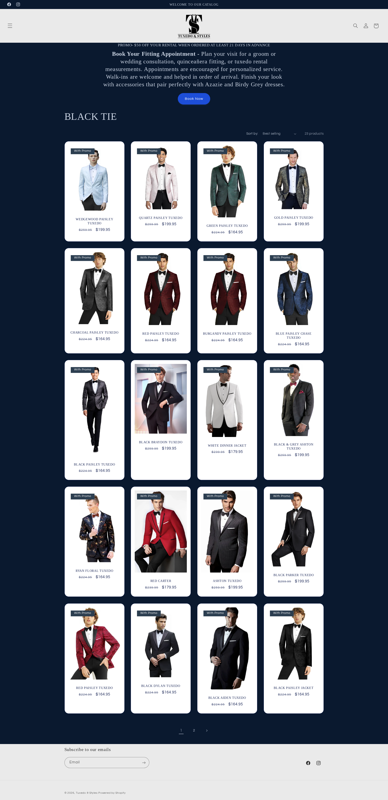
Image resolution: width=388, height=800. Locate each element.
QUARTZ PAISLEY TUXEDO (161, 218)
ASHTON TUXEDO (227, 581)
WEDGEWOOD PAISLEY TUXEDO (94, 221)
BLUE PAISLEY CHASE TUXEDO (294, 335)
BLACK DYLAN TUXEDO (160, 686)
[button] (10, 26)
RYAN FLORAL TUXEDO (94, 571)
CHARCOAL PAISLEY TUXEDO (94, 332)
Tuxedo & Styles (87, 793)
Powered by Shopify (112, 793)
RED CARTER (160, 581)
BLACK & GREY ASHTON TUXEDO (293, 446)
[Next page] (207, 730)
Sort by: (252, 133)
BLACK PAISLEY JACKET (293, 688)
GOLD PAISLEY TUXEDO (293, 218)
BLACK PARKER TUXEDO (293, 575)
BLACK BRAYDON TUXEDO (161, 442)
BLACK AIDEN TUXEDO (227, 698)
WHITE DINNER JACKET (227, 445)
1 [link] (181, 731)
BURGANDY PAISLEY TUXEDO (227, 333)
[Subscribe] (144, 762)
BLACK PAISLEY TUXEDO (94, 464)
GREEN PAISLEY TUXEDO (227, 225)
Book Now (194, 98)
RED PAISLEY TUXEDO (161, 333)
